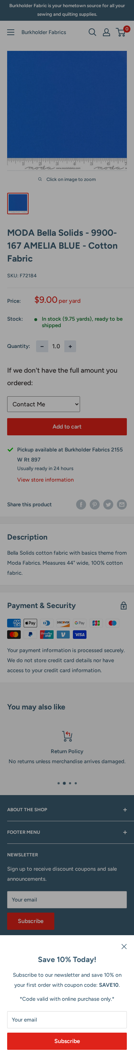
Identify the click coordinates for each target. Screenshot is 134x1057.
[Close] (124, 946)
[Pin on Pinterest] (95, 504)
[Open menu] (10, 32)
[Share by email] (122, 504)
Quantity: (18, 346)
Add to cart (67, 426)
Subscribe (67, 1041)
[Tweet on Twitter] (108, 504)
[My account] (106, 32)
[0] (120, 32)
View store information (45, 480)
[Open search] (92, 32)
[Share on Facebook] (81, 504)
